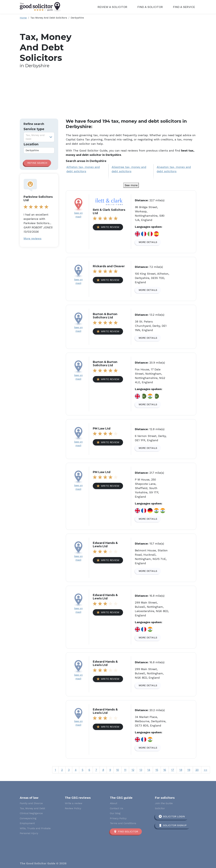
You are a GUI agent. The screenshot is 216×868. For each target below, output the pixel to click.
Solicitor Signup (175, 825)
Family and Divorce (31, 803)
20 (197, 769)
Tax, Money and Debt (32, 808)
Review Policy (73, 808)
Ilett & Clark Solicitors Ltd (109, 211)
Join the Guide (164, 803)
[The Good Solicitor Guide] (40, 7)
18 (180, 769)
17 (172, 769)
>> (205, 769)
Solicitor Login (174, 816)
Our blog (115, 813)
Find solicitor (128, 831)
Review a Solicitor (112, 7)
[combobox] (39, 137)
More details (148, 242)
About (113, 803)
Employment (27, 823)
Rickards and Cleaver (109, 266)
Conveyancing (28, 818)
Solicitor (160, 808)
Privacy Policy (118, 818)
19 (188, 769)
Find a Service (184, 7)
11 (125, 769)
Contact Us (116, 808)
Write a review (73, 803)
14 (148, 769)
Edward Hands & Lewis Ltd (105, 544)
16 (164, 769)
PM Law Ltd (101, 428)
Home (23, 17)
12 (133, 769)
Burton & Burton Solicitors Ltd (105, 315)
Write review (110, 227)
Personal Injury (29, 833)
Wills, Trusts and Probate (35, 828)
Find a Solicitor (150, 7)
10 (117, 769)
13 (140, 769)
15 (156, 769)
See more (131, 185)
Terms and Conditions (123, 823)
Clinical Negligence (31, 813)
